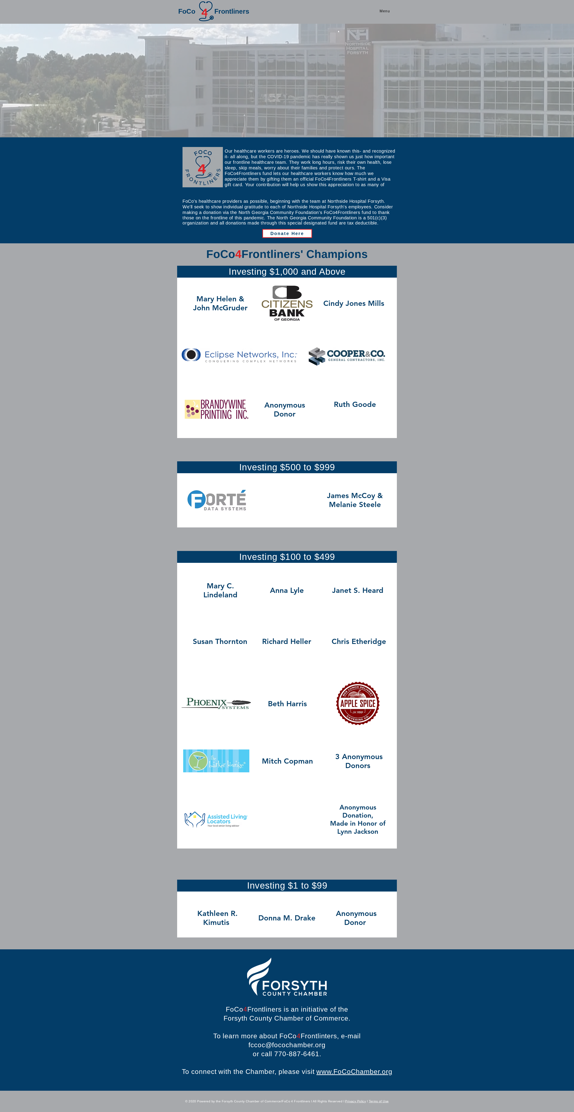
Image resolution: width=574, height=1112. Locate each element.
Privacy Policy (355, 1101)
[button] (385, 11)
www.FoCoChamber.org (354, 1071)
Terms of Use (379, 1101)
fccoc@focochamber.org (287, 1045)
